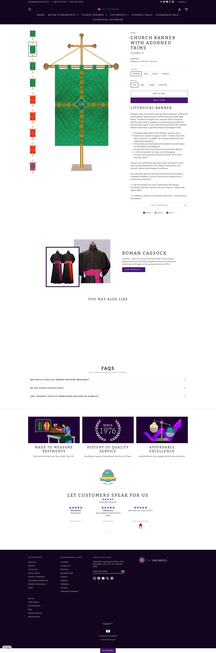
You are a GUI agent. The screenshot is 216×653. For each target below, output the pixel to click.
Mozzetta (64, 569)
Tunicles (64, 588)
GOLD (155, 74)
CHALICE (163, 85)
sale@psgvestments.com (38, 2)
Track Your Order (76, 2)
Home (41, 15)
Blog (30, 609)
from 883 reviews (108, 502)
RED (146, 74)
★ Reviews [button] (108, 650)
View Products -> (134, 269)
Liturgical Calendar (108, 19)
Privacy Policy (34, 573)
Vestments (118, 15)
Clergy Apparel (93, 15)
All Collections (34, 606)
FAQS (30, 588)
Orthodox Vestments (69, 591)
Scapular (64, 580)
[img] (108, 499)
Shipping (134, 61)
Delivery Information (37, 584)
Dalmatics (65, 584)
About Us (32, 562)
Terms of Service (35, 613)
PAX (143, 85)
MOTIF (133, 80)
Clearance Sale (167, 15)
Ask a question (159, 205)
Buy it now (159, 100)
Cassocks (65, 562)
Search (31, 598)
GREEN (136, 74)
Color (133, 69)
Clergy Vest (65, 566)
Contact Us (32, 569)
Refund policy (34, 617)
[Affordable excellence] (162, 430)
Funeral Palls (142, 15)
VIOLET (165, 74)
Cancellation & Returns (38, 580)
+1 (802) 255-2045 (58, 2)
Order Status (33, 602)
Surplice (64, 577)
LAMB (151, 85)
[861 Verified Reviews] (108, 486)
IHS (134, 85)
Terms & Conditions (36, 577)
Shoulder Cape (67, 573)
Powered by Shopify (108, 639)
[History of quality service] (108, 430)
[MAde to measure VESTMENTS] (54, 430)
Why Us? (31, 566)
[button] (106, 532)
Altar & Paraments (62, 15)
